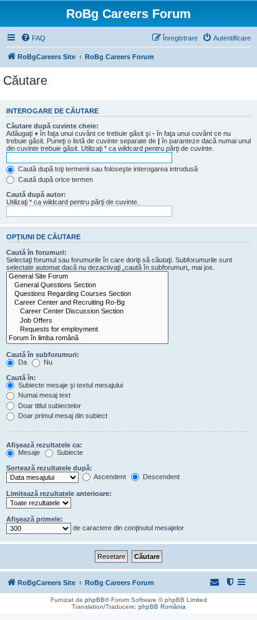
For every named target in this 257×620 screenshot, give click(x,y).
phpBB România (162, 606)
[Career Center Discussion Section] (87, 311)
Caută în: (21, 377)
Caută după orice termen (54, 179)
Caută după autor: (36, 194)
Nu (47, 362)
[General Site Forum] (87, 276)
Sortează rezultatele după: (49, 468)
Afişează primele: (34, 519)
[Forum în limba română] (87, 338)
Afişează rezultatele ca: (44, 445)
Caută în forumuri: (36, 252)
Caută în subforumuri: (42, 354)
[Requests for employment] (87, 329)
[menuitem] (33, 38)
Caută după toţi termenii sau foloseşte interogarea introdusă (107, 169)
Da (21, 362)
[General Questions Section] (87, 285)
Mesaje (28, 452)
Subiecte (69, 452)
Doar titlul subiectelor (48, 405)
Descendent (160, 476)
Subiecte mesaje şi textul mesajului (69, 385)
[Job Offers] (87, 321)
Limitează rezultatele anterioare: (59, 493)
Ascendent (109, 476)
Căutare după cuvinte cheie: (52, 126)
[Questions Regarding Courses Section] (87, 294)
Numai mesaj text (43, 395)
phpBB (95, 599)
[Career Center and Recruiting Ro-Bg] (87, 302)
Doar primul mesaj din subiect (61, 415)
